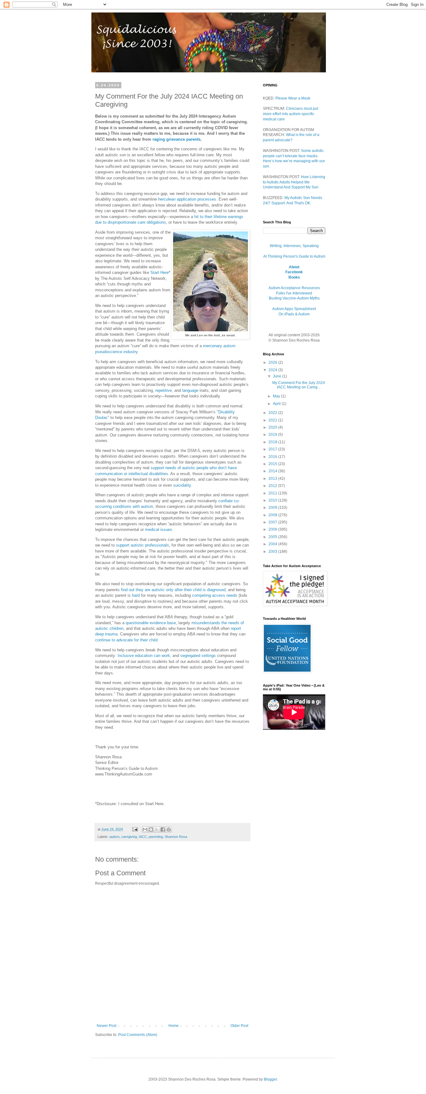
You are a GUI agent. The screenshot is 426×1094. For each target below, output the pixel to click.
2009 (273, 507)
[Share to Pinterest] (169, 829)
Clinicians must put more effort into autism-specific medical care (290, 113)
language (190, 390)
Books (294, 277)
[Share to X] (157, 829)
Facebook (294, 272)
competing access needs (214, 595)
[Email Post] (135, 829)
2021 (273, 420)
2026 (273, 362)
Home (173, 1025)
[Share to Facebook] (163, 829)
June (277, 376)
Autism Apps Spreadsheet (294, 309)
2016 (273, 457)
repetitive (163, 390)
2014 (273, 471)
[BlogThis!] (151, 829)
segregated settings (198, 655)
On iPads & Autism (294, 314)
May (277, 396)
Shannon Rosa (176, 837)
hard (136, 595)
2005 (273, 537)
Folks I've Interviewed (294, 293)
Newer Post (106, 1025)
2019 (273, 434)
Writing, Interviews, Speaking (294, 246)
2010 (273, 500)
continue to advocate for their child (126, 640)
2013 (273, 478)
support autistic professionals (142, 545)
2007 (273, 522)
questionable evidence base (151, 622)
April (277, 403)
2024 (273, 370)
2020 (273, 427)
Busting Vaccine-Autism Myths (294, 298)
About (294, 267)
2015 (273, 464)
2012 (273, 486)
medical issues (158, 529)
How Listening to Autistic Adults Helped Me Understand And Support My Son (294, 182)
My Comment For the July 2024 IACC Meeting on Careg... (298, 385)
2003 (273, 551)
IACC (143, 837)
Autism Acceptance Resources (294, 288)
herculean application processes (187, 199)
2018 (273, 442)
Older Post (239, 1025)
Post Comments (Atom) (137, 1035)
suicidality (182, 485)
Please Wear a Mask (292, 98)
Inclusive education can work (144, 655)
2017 (273, 449)
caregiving (129, 837)
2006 (273, 529)
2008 (273, 515)
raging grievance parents (176, 139)
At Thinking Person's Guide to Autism (294, 256)
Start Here (159, 272)
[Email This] (145, 829)
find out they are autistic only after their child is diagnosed (173, 589)
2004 (273, 544)
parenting (156, 837)
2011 (273, 493)
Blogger (270, 1079)
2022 (273, 413)
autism (114, 837)
